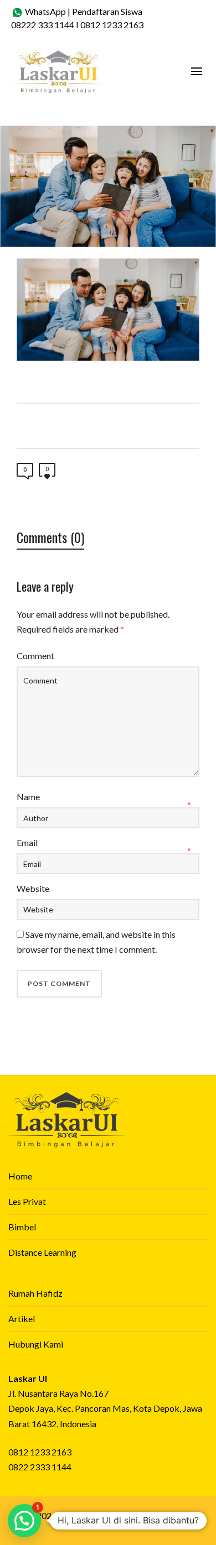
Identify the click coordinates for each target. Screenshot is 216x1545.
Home (20, 1176)
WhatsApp (44, 11)
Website (33, 888)
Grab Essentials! (157, 1515)
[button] (24, 1520)
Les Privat (27, 1201)
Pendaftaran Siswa (107, 11)
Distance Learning (42, 1252)
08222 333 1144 (42, 24)
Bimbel (22, 1227)
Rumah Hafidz (35, 1293)
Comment (35, 655)
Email (27, 842)
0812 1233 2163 (111, 24)
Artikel (21, 1318)
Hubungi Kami (35, 1344)
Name (28, 796)
